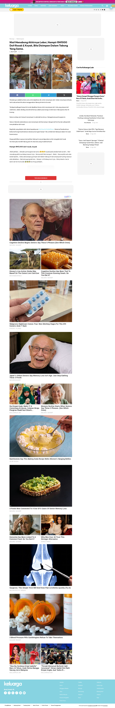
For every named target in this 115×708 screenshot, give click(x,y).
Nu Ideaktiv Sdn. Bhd (92, 705)
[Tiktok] (100, 10)
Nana (77, 100)
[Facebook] (94, 10)
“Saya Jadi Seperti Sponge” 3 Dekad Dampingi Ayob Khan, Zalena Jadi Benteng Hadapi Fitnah (90, 142)
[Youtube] (102, 10)
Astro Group (105, 705)
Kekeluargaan (20, 38)
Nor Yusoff (14, 51)
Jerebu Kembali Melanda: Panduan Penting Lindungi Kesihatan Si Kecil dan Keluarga (91, 118)
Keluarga (12, 38)
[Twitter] (98, 10)
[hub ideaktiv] (107, 5)
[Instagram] (96, 10)
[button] (102, 6)
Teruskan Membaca (40, 178)
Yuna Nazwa (87, 122)
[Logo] (12, 6)
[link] (46, 129)
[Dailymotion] (104, 10)
